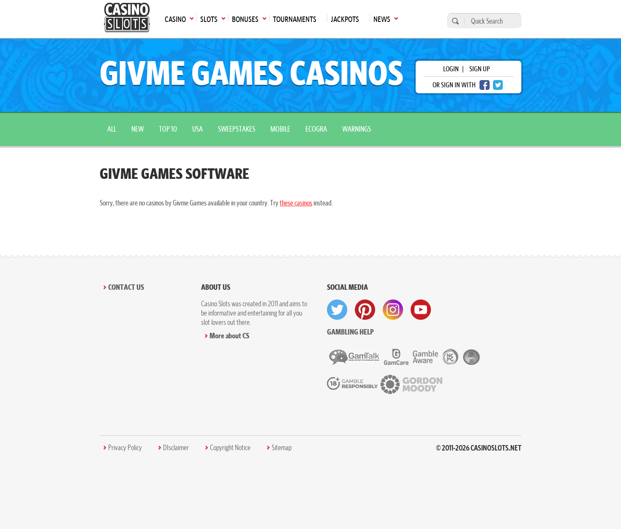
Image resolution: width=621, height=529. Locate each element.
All (111, 128)
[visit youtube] (421, 310)
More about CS (229, 335)
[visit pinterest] (365, 310)
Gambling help (350, 331)
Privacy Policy (125, 447)
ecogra (316, 128)
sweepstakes (236, 128)
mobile (280, 128)
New (137, 128)
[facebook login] (484, 85)
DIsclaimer (176, 447)
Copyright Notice (230, 447)
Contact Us (126, 287)
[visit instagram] (393, 310)
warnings (356, 128)
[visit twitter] (337, 310)
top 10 (168, 128)
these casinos (296, 202)
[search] (454, 20)
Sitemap (281, 447)
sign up (479, 69)
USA (197, 128)
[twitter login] (498, 85)
